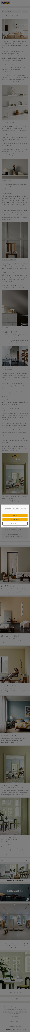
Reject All (15, 515)
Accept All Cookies (15, 519)
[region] (15, 516)
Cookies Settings (15, 523)
